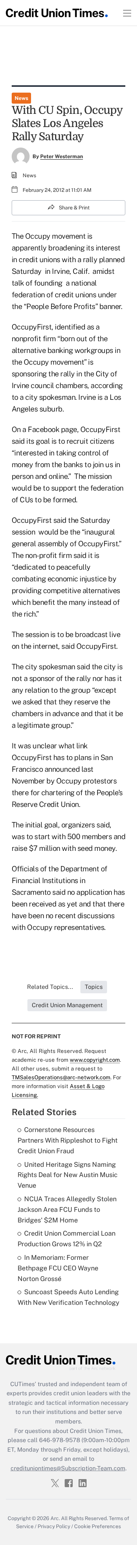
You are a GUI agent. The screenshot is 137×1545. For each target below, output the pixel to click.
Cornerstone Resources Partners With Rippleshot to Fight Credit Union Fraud (68, 1140)
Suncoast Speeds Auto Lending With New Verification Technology (68, 1297)
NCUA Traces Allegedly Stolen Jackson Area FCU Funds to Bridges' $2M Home (67, 1209)
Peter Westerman (61, 156)
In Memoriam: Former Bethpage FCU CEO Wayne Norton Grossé (58, 1268)
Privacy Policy (54, 1526)
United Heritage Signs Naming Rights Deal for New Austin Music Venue (68, 1175)
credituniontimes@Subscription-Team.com (68, 1468)
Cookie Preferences (97, 1526)
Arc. (55, 1518)
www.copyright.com (95, 1060)
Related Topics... (50, 986)
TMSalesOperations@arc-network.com (61, 1077)
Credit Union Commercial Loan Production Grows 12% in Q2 (66, 1238)
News (21, 98)
